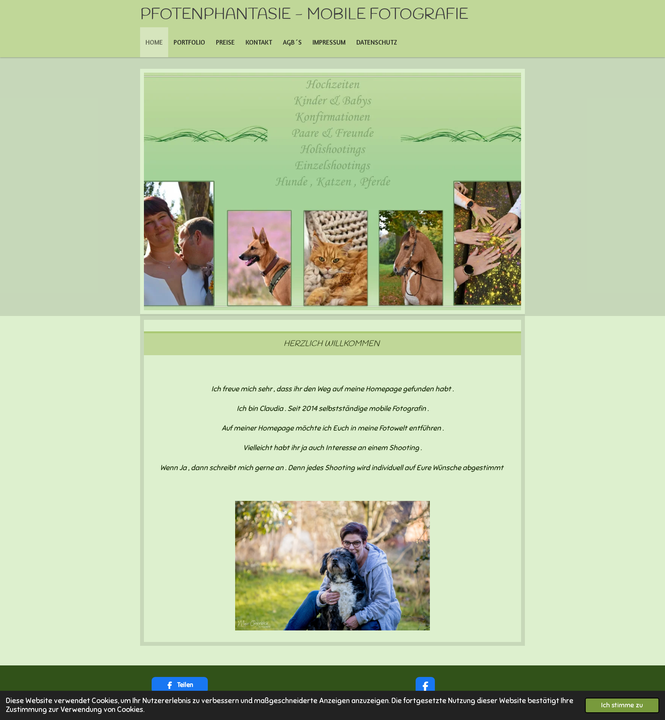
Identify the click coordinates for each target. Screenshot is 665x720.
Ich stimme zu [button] (622, 705)
